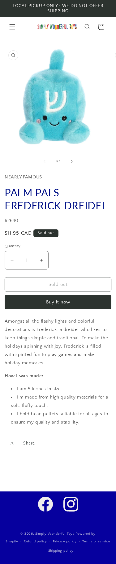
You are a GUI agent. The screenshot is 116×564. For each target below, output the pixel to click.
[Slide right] (72, 161)
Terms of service (96, 541)
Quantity (12, 246)
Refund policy (35, 541)
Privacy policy (65, 541)
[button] (12, 27)
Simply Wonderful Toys (55, 534)
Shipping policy (61, 551)
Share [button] (29, 443)
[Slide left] (44, 161)
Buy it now (58, 302)
